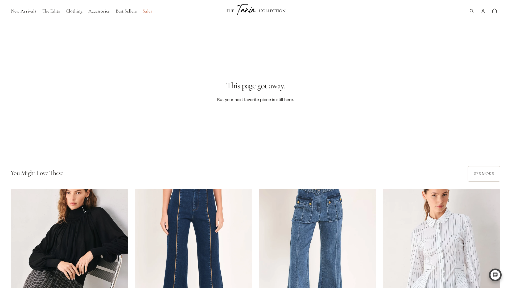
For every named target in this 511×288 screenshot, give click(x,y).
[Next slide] (120, 263)
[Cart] (494, 11)
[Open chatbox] (495, 275)
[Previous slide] (19, 263)
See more (484, 173)
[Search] (471, 11)
